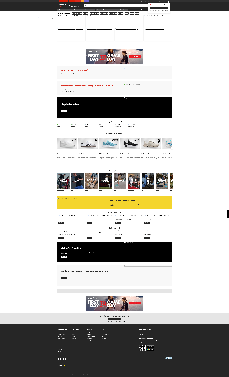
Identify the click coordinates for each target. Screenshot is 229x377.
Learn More (64, 278)
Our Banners (74, 347)
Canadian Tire (74, 332)
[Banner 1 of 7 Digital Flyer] (89, 15)
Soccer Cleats (104, 13)
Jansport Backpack (94, 13)
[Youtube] (66, 359)
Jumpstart (88, 342)
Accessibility (104, 338)
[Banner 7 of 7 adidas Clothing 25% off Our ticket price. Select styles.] (126, 29)
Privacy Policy (104, 332)
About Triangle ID (89, 338)
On (142, 189)
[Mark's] (82, 1)
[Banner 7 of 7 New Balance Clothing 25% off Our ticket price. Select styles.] (70, 29)
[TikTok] (61, 359)
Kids (70, 9)
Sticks (86, 126)
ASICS (115, 189)
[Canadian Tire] (72, 1)
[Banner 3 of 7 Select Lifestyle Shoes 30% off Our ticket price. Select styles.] (156, 15)
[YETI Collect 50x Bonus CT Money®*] (148, 72)
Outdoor (98, 9)
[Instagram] (63, 359)
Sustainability (89, 340)
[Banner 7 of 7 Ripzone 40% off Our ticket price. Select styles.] (154, 29)
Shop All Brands (60, 189)
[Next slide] (172, 148)
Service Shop (60, 336)
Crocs (86, 189)
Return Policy (104, 342)
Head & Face (102, 126)
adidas (100, 189)
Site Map (103, 336)
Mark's (73, 334)
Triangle (73, 336)
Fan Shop (105, 9)
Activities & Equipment (89, 9)
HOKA (157, 189)
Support (150, 1)
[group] (67, 150)
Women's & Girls (117, 126)
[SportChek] (78, 1)
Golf (127, 13)
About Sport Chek (90, 332)
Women (60, 9)
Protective (73, 126)
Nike (132, 13)
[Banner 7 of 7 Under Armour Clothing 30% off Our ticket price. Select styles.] (99, 29)
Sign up (141, 334)
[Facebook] (58, 359)
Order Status (60, 332)
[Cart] (169, 5)
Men (65, 9)
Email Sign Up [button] (144, 1)
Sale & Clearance (123, 9)
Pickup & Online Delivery (62, 334)
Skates (58, 126)
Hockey (85, 13)
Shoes (75, 9)
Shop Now (64, 111)
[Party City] (86, 1)
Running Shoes (113, 13)
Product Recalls (60, 349)
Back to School (140, 9)
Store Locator (60, 342)
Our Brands (89, 334)
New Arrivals (132, 9)
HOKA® (120, 13)
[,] (172, 181)
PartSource (74, 338)
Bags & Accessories (113, 9)
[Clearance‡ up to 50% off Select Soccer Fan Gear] (81, 202)
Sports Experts (74, 342)
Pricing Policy (104, 340)
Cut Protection (131, 126)
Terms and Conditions (105, 334)
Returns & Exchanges (61, 338)
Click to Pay (64, 256)
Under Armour (131, 189)
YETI (137, 13)
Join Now (166, 10)
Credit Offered (137, 1)
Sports (81, 9)
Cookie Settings (60, 351)
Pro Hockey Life (75, 340)
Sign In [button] (169, 1)
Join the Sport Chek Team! (91, 336)
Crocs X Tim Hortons (76, 13)
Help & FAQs (60, 340)
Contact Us (59, 347)
